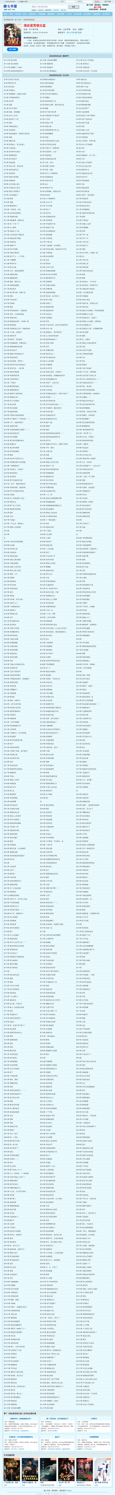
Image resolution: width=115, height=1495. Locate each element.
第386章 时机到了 (46, 541)
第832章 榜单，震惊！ (11, 1079)
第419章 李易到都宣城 (47, 581)
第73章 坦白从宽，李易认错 (13, 166)
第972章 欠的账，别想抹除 (85, 1245)
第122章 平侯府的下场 (47, 224)
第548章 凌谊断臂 (46, 736)
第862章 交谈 (8, 1115)
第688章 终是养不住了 (11, 906)
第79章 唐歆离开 (9, 173)
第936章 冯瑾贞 (81, 1202)
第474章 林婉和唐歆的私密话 (86, 646)
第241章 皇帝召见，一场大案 (14, 368)
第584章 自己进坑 (46, 780)
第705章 (79, 924)
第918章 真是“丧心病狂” (84, 1180)
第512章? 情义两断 (46, 693)
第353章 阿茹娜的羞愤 (47, 502)
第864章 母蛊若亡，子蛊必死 (86, 1115)
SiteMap (68, 1490)
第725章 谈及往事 (46, 949)
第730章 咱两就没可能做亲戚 (14, 957)
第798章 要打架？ (82, 1036)
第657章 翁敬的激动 (83, 866)
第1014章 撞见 (81, 1296)
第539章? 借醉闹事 (46, 726)
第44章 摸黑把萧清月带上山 (49, 130)
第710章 (42, 931)
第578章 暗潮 (44, 773)
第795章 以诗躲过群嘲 (84, 1032)
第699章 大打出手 (82, 917)
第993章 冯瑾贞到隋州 (84, 1271)
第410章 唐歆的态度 (47, 570)
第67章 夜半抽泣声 (10, 159)
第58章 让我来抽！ (10, 148)
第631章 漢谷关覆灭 (11, 837)
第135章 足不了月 (82, 238)
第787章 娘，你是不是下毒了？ (14, 1025)
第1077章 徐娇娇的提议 (48, 1372)
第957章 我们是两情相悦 (84, 1227)
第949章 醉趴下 (9, 1220)
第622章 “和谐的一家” (11, 827)
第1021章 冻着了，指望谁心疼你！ (16, 1307)
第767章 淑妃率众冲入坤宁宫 (50, 1000)
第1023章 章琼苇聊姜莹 (84, 1307)
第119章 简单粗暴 (46, 220)
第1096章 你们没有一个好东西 (86, 71)
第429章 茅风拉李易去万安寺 (86, 592)
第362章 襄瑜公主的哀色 (48, 513)
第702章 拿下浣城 (82, 921)
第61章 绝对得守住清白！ (13, 152)
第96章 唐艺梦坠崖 (82, 191)
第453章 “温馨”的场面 (83, 621)
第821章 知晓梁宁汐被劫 (48, 1065)
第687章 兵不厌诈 (82, 902)
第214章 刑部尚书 (10, 336)
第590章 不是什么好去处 (48, 787)
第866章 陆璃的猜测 (47, 1119)
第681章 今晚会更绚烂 (84, 895)
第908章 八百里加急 (47, 1170)
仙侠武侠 (32, 14)
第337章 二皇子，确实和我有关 (14, 484)
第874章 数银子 (9, 1130)
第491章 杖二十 (45, 668)
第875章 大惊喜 (45, 1130)
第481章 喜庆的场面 (11, 657)
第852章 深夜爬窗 (82, 1101)
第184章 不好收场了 (11, 300)
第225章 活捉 (80, 346)
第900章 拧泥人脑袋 (83, 1159)
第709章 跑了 (8, 931)
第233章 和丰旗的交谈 (47, 357)
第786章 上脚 (80, 1022)
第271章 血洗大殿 (10, 404)
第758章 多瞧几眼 (46, 989)
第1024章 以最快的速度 (12, 1310)
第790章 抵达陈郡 (10, 1029)
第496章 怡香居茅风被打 (12, 675)
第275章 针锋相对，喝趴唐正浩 (51, 408)
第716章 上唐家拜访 (47, 939)
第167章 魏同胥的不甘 (47, 278)
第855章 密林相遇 (82, 1105)
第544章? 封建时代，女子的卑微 (15, 733)
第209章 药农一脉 (46, 328)
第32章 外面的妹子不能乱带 (49, 115)
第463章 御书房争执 (11, 635)
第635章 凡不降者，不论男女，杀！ (52, 841)
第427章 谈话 (8, 592)
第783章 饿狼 (80, 1018)
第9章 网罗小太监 (82, 87)
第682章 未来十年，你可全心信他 (15, 899)
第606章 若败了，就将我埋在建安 (87, 805)
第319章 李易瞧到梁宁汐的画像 (14, 462)
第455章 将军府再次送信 (48, 624)
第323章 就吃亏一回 (47, 466)
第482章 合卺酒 (45, 657)
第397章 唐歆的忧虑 (11, 556)
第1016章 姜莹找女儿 (47, 1300)
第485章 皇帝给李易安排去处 (50, 661)
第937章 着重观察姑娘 (11, 1206)
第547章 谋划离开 (10, 736)
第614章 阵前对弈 (46, 816)
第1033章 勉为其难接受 (12, 1321)
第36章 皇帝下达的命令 (84, 119)
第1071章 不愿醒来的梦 (48, 1365)
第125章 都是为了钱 (47, 227)
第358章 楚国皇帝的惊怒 (12, 509)
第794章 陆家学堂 (46, 1032)
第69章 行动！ (81, 159)
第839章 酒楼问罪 (46, 1087)
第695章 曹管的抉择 (47, 913)
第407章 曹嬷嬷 (45, 567)
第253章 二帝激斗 (10, 383)
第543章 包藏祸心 (82, 729)
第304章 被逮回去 (10, 444)
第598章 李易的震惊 (11, 798)
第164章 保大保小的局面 (48, 274)
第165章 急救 (80, 274)
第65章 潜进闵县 (45, 155)
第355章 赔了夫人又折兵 (12, 505)
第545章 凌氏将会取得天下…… (51, 733)
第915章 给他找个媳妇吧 (84, 1177)
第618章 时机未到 (82, 819)
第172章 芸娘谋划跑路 (11, 285)
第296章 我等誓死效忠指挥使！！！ (52, 433)
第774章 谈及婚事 (82, 1007)
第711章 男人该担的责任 (84, 931)
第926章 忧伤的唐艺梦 (47, 1191)
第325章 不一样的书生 (17, 1449)
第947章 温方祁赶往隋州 (48, 1217)
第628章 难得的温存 (11, 834)
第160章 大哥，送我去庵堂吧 (14, 271)
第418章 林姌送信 (10, 581)
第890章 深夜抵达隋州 (47, 1148)
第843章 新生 (80, 1090)
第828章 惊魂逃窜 (82, 1072)
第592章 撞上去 (9, 791)
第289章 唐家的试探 (11, 426)
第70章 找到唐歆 (9, 162)
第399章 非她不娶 (82, 556)
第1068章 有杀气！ (46, 1361)
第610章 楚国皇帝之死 (11, 812)
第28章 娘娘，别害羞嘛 (12, 112)
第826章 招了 (8, 1072)
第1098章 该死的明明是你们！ (14, 71)
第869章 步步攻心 (46, 1123)
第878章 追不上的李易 (47, 1134)
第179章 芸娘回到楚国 (47, 292)
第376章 (6, 531)
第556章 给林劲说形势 (11, 747)
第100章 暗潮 (8, 198)
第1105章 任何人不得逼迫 (85, 60)
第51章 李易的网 (82, 137)
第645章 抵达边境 (82, 852)
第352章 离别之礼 (10, 502)
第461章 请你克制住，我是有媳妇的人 (53, 632)
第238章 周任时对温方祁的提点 (14, 365)
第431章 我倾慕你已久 (47, 596)
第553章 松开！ (9, 744)
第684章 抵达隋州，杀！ (84, 899)
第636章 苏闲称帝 (82, 841)
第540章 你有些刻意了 (84, 726)
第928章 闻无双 (9, 1195)
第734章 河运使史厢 (47, 960)
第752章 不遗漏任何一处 (48, 982)
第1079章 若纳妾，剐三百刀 (13, 1375)
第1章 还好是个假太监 (11, 79)
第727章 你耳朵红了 (11, 953)
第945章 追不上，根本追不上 (86, 1213)
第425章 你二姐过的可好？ (49, 588)
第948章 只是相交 (82, 1217)
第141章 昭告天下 (82, 245)
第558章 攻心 (80, 747)
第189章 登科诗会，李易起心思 (87, 303)
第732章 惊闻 (80, 957)
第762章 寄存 (80, 993)
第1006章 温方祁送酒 (11, 1289)
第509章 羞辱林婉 (46, 689)
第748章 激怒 (8, 978)
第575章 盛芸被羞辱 (47, 769)
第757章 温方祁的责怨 (11, 989)
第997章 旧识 (8, 1278)
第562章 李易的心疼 (11, 754)
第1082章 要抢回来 (10, 1379)
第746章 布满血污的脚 (47, 975)
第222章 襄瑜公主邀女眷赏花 (86, 343)
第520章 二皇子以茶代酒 (12, 704)
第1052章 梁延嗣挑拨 (47, 1343)
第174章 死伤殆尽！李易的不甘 (87, 285)
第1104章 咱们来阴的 (11, 64)
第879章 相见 (80, 1134)
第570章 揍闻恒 (81, 762)
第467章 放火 (44, 639)
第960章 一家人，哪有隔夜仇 (86, 1231)
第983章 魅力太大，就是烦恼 (50, 1260)
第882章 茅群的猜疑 (83, 1137)
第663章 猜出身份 (82, 874)
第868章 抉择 (8, 1123)
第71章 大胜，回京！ (47, 162)
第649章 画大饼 (9, 859)
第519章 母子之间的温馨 (84, 700)
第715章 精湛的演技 (11, 939)
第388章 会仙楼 (9, 545)
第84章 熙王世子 (82, 177)
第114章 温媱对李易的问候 (85, 213)
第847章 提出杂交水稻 (11, 1097)
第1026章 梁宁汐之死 (83, 1310)
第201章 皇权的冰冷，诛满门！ (87, 318)
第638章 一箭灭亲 (46, 845)
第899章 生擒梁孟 (46, 1159)
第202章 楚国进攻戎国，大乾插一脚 (16, 321)
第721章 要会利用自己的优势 (14, 946)
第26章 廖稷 (44, 108)
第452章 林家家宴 (46, 621)
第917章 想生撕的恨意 (47, 1180)
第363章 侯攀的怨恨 (83, 513)
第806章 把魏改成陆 (47, 1047)
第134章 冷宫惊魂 (46, 238)
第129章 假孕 (80, 231)
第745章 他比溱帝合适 (11, 975)
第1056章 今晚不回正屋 (84, 1347)
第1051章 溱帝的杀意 (11, 1343)
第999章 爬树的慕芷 (83, 1278)
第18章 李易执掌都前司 (84, 97)
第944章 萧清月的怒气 (47, 1213)
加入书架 (12, 49)
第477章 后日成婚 (82, 650)
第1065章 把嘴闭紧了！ (48, 1357)
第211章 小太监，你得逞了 (13, 332)
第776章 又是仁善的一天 (48, 1011)
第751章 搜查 (8, 982)
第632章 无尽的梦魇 (47, 837)
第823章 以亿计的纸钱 (11, 1069)
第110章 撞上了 (45, 209)
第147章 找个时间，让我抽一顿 (87, 253)
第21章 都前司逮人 (82, 101)
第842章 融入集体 (46, 1090)
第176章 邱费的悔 (46, 289)
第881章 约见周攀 (46, 1137)
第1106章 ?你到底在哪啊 (48, 60)
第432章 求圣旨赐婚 (83, 596)
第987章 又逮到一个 (83, 1264)
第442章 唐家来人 (10, 610)
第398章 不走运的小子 (47, 556)
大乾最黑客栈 (94, 1437)
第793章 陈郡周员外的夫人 (13, 1032)
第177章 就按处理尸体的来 (85, 289)
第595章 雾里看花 (10, 794)
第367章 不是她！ (10, 520)
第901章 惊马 (8, 1162)
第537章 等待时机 (82, 722)
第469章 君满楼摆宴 (11, 643)
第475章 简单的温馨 (11, 650)
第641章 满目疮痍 (46, 848)
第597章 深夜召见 (82, 794)
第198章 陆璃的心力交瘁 (84, 314)
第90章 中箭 (80, 184)
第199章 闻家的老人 (11, 318)
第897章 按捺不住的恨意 (84, 1155)
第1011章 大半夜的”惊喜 (84, 1292)
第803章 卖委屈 (45, 1043)
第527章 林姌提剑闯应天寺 (49, 711)
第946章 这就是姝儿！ (11, 1217)
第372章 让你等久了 (83, 523)
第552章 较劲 (80, 740)
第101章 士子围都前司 (47, 198)
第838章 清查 (8, 1087)
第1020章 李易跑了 (82, 1303)
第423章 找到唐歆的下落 (84, 585)
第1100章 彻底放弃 (46, 67)
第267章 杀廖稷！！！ (84, 397)
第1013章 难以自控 (46, 1296)
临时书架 (56, 10)
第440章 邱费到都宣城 (47, 606)
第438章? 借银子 (81, 603)
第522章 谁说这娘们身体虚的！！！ (88, 704)
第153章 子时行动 (82, 260)
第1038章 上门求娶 (82, 1325)
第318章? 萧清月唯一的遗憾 (85, 458)
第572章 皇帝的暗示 (47, 765)
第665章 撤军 (44, 877)
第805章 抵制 (8, 1047)
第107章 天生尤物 (46, 206)
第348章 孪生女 (81, 495)
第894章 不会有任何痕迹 (84, 1152)
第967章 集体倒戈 (10, 1242)
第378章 (79, 531)
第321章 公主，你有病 (84, 462)
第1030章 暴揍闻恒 (10, 1318)
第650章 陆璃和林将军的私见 (50, 859)
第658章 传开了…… (11, 870)
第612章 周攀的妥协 (83, 812)
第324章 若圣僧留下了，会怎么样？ (88, 466)
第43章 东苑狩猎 (9, 130)
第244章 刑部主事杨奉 (11, 372)
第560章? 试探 (45, 751)
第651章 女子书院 (82, 859)
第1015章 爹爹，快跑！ (12, 1300)
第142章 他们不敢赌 (11, 249)
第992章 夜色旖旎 (46, 1271)
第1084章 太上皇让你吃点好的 (86, 1379)
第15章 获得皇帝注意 (83, 94)
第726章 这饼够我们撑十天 (85, 949)
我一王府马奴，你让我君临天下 (57, 1419)
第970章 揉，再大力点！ (12, 1245)
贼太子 (57, 1437)
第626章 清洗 (44, 830)
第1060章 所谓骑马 (10, 1354)
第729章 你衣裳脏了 (83, 953)
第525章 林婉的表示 (83, 708)
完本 (25, 14)
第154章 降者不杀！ (11, 263)
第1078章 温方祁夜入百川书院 (86, 1372)
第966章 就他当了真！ (84, 1238)
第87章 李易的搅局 (82, 180)
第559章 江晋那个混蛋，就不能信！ (16, 751)
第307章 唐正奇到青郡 (11, 448)
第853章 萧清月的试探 (11, 1105)
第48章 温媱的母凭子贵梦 (85, 133)
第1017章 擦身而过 (82, 1300)
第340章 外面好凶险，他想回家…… (16, 487)
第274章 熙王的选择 (11, 408)
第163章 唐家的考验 (11, 274)
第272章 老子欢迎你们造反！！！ (51, 404)
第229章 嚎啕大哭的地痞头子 (14, 354)
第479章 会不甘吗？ (47, 653)
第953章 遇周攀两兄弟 (47, 1224)
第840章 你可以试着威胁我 (85, 1087)
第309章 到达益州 (82, 448)
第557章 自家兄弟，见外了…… (51, 747)
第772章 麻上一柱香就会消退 (14, 1007)
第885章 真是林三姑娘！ (84, 1141)
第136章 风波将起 (10, 242)
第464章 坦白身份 (46, 635)
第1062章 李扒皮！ (82, 1354)
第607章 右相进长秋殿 (11, 809)
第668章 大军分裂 (46, 881)
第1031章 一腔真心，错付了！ (50, 1318)
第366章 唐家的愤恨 (83, 516)
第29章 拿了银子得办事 (48, 112)
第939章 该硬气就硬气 (84, 1206)
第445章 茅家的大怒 (11, 614)
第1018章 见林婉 (9, 1303)
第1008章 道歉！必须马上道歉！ (87, 1289)
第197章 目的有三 (46, 314)
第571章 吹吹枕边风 (11, 765)
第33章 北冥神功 (53, 1431)
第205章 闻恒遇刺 (10, 325)
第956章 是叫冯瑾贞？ (47, 1227)
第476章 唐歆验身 (46, 650)
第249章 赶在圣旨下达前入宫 (86, 375)
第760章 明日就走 (10, 993)
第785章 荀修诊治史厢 (47, 1022)
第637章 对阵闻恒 (10, 845)
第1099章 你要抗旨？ (83, 67)
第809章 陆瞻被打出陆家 (48, 1050)
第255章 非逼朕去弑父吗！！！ (87, 383)
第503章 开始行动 (46, 682)
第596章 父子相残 (46, 794)
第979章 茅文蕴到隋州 (11, 1256)
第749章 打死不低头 (47, 978)
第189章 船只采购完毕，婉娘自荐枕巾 (59, 1449)
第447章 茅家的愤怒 (83, 614)
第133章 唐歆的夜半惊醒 (12, 238)
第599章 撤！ (44, 798)
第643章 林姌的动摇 (11, 852)
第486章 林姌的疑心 (83, 661)
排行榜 (18, 14)
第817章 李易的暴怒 (11, 1061)
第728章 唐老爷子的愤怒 (48, 953)
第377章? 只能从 (45, 531)
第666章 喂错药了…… (84, 877)
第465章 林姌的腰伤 (83, 635)
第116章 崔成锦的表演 (47, 217)
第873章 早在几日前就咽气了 (86, 1126)
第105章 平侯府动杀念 (84, 202)
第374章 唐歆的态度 (47, 527)
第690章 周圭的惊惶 (83, 906)
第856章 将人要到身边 (11, 1108)
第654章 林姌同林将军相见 (85, 863)
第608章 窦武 (44, 809)
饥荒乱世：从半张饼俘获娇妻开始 (21, 1437)
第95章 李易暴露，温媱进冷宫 (50, 191)
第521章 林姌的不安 (47, 704)
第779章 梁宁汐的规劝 (47, 1014)
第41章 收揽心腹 (45, 126)
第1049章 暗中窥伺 (46, 1339)
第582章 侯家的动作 (83, 776)
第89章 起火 (44, 184)
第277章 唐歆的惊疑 (11, 411)
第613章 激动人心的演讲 (12, 816)
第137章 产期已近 (46, 242)
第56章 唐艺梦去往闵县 (48, 144)
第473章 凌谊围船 (46, 646)
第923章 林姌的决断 (47, 1188)
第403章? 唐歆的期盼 (11, 563)
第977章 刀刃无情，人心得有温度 (51, 1253)
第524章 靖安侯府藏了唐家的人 (51, 708)
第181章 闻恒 (8, 296)
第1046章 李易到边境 (47, 1336)
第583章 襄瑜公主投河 (11, 780)
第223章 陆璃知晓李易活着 (13, 346)
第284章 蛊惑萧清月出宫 (48, 419)
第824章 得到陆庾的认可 (48, 1069)
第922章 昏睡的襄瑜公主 (12, 1188)
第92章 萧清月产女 (46, 188)
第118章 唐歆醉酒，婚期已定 (14, 220)
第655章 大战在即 (10, 866)
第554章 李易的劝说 (47, 744)
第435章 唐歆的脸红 (83, 599)
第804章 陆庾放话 (82, 1043)
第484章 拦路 (8, 661)
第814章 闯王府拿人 (11, 1058)
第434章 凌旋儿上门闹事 (48, 599)
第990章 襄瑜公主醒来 (84, 1267)
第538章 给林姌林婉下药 (12, 726)
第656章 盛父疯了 (46, 866)
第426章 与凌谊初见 (83, 588)
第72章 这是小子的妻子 (84, 162)
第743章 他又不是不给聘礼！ (50, 971)
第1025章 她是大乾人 (47, 1310)
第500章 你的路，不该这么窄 (50, 679)
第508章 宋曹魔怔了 (11, 689)
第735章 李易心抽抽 (83, 960)
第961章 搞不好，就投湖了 (13, 1235)
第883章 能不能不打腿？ (12, 1141)
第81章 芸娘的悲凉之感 (84, 173)
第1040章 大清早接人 (47, 1328)
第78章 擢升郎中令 (82, 170)
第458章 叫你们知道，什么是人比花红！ (54, 628)
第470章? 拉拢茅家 (46, 643)
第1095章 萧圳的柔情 (47, 1393)
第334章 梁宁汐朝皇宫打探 (13, 480)
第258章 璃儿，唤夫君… (84, 386)
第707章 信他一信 (46, 928)
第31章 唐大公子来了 (11, 115)
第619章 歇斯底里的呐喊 (12, 823)
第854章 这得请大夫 (47, 1105)
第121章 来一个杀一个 (11, 224)
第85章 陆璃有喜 (9, 180)
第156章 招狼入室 (82, 263)
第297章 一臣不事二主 (84, 433)
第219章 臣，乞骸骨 (83, 339)
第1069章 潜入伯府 (82, 1361)
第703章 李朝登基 (10, 924)
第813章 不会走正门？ (84, 1054)
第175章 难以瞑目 (10, 289)
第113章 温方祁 (45, 213)
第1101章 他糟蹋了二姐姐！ (13, 67)
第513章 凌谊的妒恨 (83, 693)
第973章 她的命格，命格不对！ (14, 1249)
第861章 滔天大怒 (82, 1112)
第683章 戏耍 (44, 899)
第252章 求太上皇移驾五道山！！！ (88, 379)
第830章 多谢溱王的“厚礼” (49, 1076)
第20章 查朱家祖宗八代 (48, 101)
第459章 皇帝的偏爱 (83, 628)
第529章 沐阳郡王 (10, 715)
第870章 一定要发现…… (84, 1123)
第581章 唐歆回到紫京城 (48, 776)
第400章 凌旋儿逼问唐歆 (12, 559)
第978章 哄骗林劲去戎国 (84, 1253)
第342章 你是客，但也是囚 (85, 487)
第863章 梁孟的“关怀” (47, 1115)
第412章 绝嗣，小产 (11, 574)
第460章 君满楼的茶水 (11, 632)
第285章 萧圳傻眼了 (83, 419)
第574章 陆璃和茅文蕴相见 (13, 769)
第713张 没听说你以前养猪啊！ (51, 935)
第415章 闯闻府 (9, 578)
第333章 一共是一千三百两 (85, 476)
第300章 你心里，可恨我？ (85, 437)
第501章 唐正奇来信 (83, 679)
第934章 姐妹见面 (10, 1202)
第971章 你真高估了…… (48, 1245)
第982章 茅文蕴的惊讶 (11, 1260)
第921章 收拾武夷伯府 (84, 1184)
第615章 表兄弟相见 (83, 816)
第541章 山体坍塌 (10, 729)
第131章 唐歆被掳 (46, 235)
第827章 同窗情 (45, 1072)
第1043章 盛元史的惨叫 (48, 1332)
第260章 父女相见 (46, 390)
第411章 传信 (80, 570)
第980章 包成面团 (46, 1256)
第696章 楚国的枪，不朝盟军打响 (87, 913)
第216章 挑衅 (80, 336)
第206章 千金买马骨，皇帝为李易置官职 (54, 325)
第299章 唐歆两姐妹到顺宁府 (50, 437)
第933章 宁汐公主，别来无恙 (86, 1199)
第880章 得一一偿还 (11, 1137)
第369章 (79, 520)
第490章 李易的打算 (11, 668)
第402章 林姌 (80, 559)
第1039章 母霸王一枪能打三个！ (15, 1328)
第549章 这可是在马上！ (84, 736)
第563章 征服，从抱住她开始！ (20, 1431)
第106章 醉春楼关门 (11, 206)
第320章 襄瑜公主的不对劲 (49, 462)
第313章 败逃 (8, 455)
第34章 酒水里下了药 (11, 119)
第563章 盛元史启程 (47, 754)
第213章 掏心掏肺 (82, 332)
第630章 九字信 (81, 834)
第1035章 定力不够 (82, 1321)
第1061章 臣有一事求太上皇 (49, 1354)
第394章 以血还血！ (11, 552)
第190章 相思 (8, 307)
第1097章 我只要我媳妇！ (49, 71)
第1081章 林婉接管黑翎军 (85, 1375)
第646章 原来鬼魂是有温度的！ (14, 856)
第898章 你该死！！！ (11, 1159)
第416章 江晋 (44, 578)
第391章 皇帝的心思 (11, 549)
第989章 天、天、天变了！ (49, 1267)
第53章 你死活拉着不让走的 (49, 141)
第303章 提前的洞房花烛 (84, 440)
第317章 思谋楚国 (46, 458)
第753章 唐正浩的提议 (84, 982)
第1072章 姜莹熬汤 (82, 1365)
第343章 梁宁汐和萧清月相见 (14, 491)
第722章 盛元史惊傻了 (47, 946)
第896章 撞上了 (45, 1155)
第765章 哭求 (80, 996)
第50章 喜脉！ (45, 137)
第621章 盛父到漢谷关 (84, 823)
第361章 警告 (8, 513)
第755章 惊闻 (44, 986)
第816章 (79, 1058)
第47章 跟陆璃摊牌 (46, 133)
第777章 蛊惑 (80, 1011)
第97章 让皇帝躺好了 (11, 195)
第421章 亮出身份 (10, 585)
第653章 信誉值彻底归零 (48, 863)
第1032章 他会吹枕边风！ (85, 1318)
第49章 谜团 (8, 137)
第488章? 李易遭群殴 (47, 664)
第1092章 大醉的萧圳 (47, 1390)
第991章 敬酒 (8, 1271)
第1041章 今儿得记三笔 (84, 1328)
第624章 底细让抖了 (83, 827)
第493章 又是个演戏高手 (12, 671)
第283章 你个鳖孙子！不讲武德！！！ (17, 419)
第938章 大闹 (44, 1206)
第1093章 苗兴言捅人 (83, 1390)
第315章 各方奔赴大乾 (84, 455)
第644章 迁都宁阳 (46, 852)
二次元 (69, 14)
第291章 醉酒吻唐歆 (83, 426)
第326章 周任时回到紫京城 (49, 469)
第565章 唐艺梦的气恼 (11, 758)
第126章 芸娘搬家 (82, 227)
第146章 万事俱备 (46, 253)
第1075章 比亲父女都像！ (85, 1368)
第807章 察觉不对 (82, 1047)
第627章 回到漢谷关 (83, 830)
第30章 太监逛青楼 (82, 112)
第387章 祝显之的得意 (84, 541)
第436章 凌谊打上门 (11, 603)
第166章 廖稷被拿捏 (11, 278)
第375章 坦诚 (80, 527)
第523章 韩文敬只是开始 (12, 708)
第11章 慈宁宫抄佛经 (47, 90)
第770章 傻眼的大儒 (47, 1004)
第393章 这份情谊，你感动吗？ (87, 549)
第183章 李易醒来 (82, 296)
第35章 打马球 (45, 119)
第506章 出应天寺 (46, 686)
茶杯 (42, 1482)
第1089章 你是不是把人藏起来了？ (52, 1386)
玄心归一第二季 (64, 1482)
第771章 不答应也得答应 (84, 1004)
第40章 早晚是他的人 (11, 126)
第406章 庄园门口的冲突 (12, 567)
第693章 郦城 (80, 910)
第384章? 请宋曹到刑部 (84, 538)
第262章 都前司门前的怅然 (13, 393)
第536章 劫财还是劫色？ (48, 722)
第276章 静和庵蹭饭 (83, 408)
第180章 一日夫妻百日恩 (84, 292)
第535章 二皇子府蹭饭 (11, 722)
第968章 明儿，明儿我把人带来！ (51, 1242)
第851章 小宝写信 (46, 1101)
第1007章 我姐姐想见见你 (49, 1289)
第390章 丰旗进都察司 (84, 545)
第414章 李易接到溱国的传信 (86, 574)
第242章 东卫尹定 (46, 368)
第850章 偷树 (8, 1101)
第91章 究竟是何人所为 (12, 188)
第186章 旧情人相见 (83, 300)
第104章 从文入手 (46, 202)
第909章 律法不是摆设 (84, 1170)
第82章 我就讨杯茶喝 (11, 177)
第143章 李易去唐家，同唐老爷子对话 (53, 249)
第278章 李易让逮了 (47, 411)
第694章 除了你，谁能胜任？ (14, 913)
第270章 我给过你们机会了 (85, 401)
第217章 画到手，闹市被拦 (13, 339)
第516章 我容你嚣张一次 (84, 697)
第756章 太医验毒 (82, 986)
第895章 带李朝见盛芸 (11, 1155)
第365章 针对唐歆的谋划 (48, 516)
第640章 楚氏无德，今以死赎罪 (14, 848)
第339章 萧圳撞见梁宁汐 (84, 484)
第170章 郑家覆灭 (46, 282)
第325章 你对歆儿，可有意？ (14, 469)
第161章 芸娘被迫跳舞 (47, 271)
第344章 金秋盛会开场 (47, 491)
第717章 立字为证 (82, 939)
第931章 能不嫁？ (10, 1199)
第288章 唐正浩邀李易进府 (85, 422)
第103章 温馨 (8, 202)
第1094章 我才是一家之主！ (13, 1393)
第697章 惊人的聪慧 (11, 917)
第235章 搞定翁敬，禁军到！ (14, 361)
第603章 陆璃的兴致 (83, 801)
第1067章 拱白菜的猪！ (12, 1361)
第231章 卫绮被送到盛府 (84, 354)
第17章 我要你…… (46, 97)
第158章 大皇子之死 (47, 267)
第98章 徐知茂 (45, 195)
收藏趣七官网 (23, 1)
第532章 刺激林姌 (10, 718)
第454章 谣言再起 (10, 624)
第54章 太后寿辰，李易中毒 (85, 141)
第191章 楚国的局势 (47, 307)
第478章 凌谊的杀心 (11, 653)
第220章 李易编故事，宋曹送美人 (15, 343)
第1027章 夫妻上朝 (10, 1314)
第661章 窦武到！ (10, 874)
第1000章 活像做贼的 (11, 1282)
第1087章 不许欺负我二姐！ (85, 1383)
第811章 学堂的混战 (11, 1054)
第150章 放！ (80, 256)
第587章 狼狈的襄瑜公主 (48, 783)
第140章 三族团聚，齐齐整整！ (51, 245)
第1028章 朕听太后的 (47, 1314)
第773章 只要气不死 (47, 1007)
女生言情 (87, 14)
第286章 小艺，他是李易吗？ (14, 422)
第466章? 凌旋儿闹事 (11, 639)
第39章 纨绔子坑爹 (82, 123)
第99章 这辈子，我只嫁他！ (85, 195)
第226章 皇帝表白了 (11, 350)
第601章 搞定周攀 (10, 801)
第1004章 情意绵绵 (46, 1285)
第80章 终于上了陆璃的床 (49, 173)
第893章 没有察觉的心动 (48, 1152)
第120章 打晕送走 (82, 220)
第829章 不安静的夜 (11, 1076)
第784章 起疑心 (9, 1022)
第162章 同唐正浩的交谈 (84, 271)
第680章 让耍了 (45, 895)
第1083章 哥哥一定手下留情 (49, 1379)
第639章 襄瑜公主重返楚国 (85, 845)
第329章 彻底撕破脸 (47, 473)
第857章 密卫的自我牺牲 (48, 1108)
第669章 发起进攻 (82, 881)
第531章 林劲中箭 (82, 715)
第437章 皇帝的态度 (47, 603)
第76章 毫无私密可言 (11, 170)
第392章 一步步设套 (47, 549)
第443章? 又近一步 (46, 610)
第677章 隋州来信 (46, 892)
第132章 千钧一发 (82, 235)
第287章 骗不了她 (46, 422)
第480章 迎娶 (80, 653)
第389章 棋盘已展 (46, 545)
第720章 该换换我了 (83, 942)
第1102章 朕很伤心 (82, 64)
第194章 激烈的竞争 (47, 310)
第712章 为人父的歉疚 (11, 935)
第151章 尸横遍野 (10, 260)
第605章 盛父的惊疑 (47, 805)
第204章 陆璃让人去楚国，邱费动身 (88, 321)
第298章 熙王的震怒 (11, 437)
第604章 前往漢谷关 (11, 805)
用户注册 (108, 1)
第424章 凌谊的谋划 (11, 588)
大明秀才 (94, 1419)
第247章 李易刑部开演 (11, 375)
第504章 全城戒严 (82, 682)
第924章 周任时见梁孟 (84, 1188)
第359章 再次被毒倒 (47, 509)
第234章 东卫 (80, 357)
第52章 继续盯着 (9, 141)
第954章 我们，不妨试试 (84, 1224)
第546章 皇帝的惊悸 (83, 733)
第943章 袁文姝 (9, 1213)
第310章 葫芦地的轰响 (11, 451)
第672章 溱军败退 (82, 884)
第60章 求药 (80, 148)
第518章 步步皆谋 (46, 700)
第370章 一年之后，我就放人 (14, 523)
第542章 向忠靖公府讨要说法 (50, 729)
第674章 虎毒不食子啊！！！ (50, 888)
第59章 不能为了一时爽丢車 (49, 148)
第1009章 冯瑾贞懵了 (11, 1292)
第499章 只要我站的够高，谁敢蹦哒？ (17, 679)
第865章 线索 (8, 1119)
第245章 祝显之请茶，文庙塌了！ (51, 372)
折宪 (85, 1431)
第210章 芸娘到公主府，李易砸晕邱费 (89, 328)
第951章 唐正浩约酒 (83, 1220)
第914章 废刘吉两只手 (47, 1177)
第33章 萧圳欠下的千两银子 (85, 115)
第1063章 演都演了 (10, 1357)
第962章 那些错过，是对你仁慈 (51, 1235)
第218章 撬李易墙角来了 (48, 339)
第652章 (6, 863)
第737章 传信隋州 (46, 964)
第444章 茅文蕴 (81, 610)
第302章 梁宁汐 (45, 440)
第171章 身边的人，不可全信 (86, 282)
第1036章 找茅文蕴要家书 (13, 1325)
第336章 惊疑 (80, 480)
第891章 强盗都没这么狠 (84, 1148)
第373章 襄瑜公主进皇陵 (12, 527)
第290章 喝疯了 (45, 426)
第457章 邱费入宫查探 (11, 628)
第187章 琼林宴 (9, 303)
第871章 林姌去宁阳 (11, 1126)
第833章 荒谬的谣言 (47, 1079)
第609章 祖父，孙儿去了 (84, 809)
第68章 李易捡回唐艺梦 (48, 159)
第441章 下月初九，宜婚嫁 (85, 606)
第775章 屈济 (8, 1011)
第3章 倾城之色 (81, 79)
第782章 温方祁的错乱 (47, 1018)
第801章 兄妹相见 (82, 1040)
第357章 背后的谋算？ (84, 505)
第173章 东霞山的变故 (47, 285)
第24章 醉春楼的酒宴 (83, 105)
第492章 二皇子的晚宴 (84, 668)
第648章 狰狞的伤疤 (83, 856)
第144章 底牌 (80, 249)
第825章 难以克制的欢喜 (84, 1069)
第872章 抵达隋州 (46, 1126)
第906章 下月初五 (82, 1166)
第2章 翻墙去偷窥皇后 (47, 79)
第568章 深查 (8, 762)
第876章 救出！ (81, 1130)
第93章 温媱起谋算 (82, 188)
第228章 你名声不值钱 (84, 350)
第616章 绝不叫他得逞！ (12, 819)
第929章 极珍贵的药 (47, 1195)
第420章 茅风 (80, 581)
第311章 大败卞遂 (46, 451)
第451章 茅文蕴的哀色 (11, 621)
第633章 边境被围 (82, 837)
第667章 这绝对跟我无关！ (13, 881)
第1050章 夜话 (81, 1339)
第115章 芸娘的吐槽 (11, 217)
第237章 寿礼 (80, 361)
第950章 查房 (44, 1220)
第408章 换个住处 (82, 567)
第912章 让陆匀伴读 (83, 1173)
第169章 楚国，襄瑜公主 (12, 282)
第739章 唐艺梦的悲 (11, 967)
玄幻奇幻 (106, 14)
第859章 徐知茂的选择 (11, 1112)
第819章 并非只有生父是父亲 (86, 1061)
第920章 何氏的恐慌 (47, 1184)
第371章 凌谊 (44, 523)
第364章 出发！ (9, 516)
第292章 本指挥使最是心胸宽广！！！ (17, 430)
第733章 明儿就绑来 (11, 960)
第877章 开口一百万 (11, 1134)
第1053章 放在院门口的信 (85, 1343)
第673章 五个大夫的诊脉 (12, 888)
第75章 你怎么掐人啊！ (84, 166)
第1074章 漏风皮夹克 (47, 1368)
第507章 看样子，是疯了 (84, 686)
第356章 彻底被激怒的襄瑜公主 (51, 505)
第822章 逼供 (80, 1065)
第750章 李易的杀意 (83, 978)
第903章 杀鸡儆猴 (82, 1162)
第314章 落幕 (44, 455)
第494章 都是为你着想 (47, 671)
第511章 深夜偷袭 (10, 693)
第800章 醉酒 (44, 1040)
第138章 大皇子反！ (83, 242)
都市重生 (51, 14)
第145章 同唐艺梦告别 (11, 253)
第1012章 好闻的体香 (11, 1296)
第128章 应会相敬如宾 (47, 231)
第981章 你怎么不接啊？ (84, 1256)
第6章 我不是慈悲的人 (84, 83)
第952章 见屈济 (9, 1224)
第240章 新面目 (81, 365)
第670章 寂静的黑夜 (11, 884)
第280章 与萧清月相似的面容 (14, 415)
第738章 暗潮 (80, 964)
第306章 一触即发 (82, 444)
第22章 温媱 (8, 105)
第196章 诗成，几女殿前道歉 (14, 314)
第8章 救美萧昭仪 (46, 87)
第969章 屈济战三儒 (83, 1242)
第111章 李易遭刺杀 (83, 209)
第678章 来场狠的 (82, 892)
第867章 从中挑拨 (82, 1119)
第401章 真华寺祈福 (47, 559)
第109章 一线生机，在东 (12, 209)
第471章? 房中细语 (82, 643)
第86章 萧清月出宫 (46, 180)
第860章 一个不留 (46, 1112)
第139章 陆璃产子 (10, 245)
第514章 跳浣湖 (9, 697)
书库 (11, 14)
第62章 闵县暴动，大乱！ (49, 152)
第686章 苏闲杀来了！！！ (49, 902)
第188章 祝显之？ (46, 303)
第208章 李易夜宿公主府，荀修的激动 (17, 328)
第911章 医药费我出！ (47, 1173)
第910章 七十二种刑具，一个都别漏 (16, 1173)
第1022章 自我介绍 (46, 1307)
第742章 (6, 971)
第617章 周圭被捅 (46, 819)
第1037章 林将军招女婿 (48, 1325)
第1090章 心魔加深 (82, 1386)
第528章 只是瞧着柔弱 (84, 711)
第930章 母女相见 (82, 1195)
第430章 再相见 (9, 596)
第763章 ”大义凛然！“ (11, 996)
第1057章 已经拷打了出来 (13, 1350)
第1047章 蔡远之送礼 (83, 1336)
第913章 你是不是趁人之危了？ (14, 1177)
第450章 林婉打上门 (83, 617)
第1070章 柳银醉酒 (10, 1365)
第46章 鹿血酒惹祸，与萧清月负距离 (16, 133)
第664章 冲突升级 (10, 877)
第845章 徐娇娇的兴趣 (47, 1094)
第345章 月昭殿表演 (83, 491)
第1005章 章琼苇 (82, 1285)
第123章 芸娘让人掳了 (84, 224)
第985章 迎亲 (8, 1264)
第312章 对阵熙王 (82, 451)
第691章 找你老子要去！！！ (14, 910)
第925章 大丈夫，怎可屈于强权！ (15, 1191)
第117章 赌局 (80, 217)
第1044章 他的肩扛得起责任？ (86, 1332)
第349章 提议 (88, 1449)
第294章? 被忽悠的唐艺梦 (85, 430)
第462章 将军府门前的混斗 (85, 632)
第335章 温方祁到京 (47, 480)
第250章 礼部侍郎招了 (11, 379)
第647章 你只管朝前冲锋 (48, 856)
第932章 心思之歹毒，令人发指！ (51, 1199)
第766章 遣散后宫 (10, 1000)
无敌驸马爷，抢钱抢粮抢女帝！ (21, 1419)
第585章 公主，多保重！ (84, 780)
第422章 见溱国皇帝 (47, 585)
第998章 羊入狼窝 (46, 1278)
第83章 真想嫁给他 (46, 177)
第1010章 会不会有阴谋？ (49, 1292)
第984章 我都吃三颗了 (84, 1260)
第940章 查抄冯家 (10, 1209)
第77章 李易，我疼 (46, 170)
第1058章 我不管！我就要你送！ (51, 1350)
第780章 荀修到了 (82, 1014)
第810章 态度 (80, 1050)
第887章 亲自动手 (46, 1144)
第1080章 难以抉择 (46, 1375)
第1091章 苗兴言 (9, 1390)
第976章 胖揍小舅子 (11, 1253)
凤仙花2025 (81, 1482)
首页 (5, 14)
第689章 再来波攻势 (47, 906)
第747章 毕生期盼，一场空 (85, 975)
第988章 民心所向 (10, 1267)
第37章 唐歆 (8, 123)
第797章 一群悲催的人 (47, 1036)
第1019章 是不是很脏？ (48, 1303)
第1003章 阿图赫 (9, 1285)
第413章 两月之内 (46, 574)
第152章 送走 (44, 260)
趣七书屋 (14, 7)
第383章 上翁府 (45, 538)
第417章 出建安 (81, 578)
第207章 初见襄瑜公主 (84, 325)
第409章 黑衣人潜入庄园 (12, 570)
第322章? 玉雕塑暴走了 (12, 466)
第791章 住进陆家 (46, 1029)
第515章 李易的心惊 (47, 697)
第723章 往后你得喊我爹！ (85, 946)
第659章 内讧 (44, 870)
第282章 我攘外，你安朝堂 (85, 415)
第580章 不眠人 (9, 776)
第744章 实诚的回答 (83, 971)
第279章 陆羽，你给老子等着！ (87, 411)
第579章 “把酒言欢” (83, 773)
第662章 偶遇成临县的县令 (49, 874)
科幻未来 (77, 14)
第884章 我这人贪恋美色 (48, 1141)
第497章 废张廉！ (46, 675)
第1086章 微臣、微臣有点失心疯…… (53, 1383)
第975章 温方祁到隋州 (84, 1249)
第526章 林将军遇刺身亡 (12, 711)
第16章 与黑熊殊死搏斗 (12, 97)
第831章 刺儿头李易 (83, 1076)
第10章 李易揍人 (9, 90)
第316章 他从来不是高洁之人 (14, 458)
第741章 (79, 967)
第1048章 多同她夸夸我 (12, 1339)
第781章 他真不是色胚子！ (13, 1018)
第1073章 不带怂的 (10, 1368)
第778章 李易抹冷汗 (11, 1014)
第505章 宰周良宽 (10, 686)
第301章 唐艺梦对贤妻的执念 (14, 440)
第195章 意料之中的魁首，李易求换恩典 (90, 310)
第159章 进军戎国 (82, 267)
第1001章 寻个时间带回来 (49, 1282)
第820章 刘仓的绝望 (11, 1065)
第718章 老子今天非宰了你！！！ (15, 942)
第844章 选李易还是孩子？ (13, 1094)
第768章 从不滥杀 (82, 1000)
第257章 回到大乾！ (47, 386)
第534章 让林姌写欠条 (84, 718)
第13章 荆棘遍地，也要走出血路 (15, 94)
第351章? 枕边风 (81, 498)
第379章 (6, 534)
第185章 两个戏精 (46, 300)
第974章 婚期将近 (46, 1249)
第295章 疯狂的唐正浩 (11, 433)
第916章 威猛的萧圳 (11, 1180)
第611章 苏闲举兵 (46, 812)
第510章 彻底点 (81, 689)
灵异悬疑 (41, 14)
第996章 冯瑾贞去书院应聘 (85, 1274)
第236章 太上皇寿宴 (47, 361)
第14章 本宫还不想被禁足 (49, 94)
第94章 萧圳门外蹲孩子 (12, 191)
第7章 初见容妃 (9, 87)
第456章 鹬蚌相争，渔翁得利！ (87, 624)
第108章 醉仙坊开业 (83, 206)
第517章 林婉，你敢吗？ (12, 700)
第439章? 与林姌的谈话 (12, 606)
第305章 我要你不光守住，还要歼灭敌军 (54, 444)
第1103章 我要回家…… (48, 64)
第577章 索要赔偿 (10, 773)
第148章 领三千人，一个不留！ (14, 256)
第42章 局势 (80, 126)
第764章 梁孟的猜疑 (47, 996)
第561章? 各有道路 (82, 751)
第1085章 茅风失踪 (10, 1383)
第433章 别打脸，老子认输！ (14, 599)
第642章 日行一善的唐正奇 (85, 848)
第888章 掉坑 (80, 1144)
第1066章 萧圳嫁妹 (82, 1357)
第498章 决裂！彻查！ (84, 675)
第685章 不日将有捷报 (11, 902)
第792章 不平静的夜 (83, 1029)
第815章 (42, 1058)
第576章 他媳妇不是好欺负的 (86, 769)
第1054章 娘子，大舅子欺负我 (14, 1347)
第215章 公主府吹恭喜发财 (49, 336)
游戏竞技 (96, 14)
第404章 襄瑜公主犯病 (47, 563)
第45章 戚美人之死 (82, 130)
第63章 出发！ (81, 152)
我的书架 (63, 10)
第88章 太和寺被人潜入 (12, 184)
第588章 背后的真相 (83, 783)
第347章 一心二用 (46, 495)
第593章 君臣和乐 (46, 791)
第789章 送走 (80, 1025)
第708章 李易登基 (82, 928)
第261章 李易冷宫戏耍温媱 (85, 390)
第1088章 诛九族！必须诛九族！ (15, 1386)
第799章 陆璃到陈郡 (11, 1040)
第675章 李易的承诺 (83, 888)
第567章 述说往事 (82, 758)
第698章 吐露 (44, 917)
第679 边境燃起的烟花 (11, 895)
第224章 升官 (44, 346)
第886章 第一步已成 (11, 1144)
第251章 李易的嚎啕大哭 (48, 379)
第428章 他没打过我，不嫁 (49, 592)
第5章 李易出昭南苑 (47, 83)
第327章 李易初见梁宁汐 (84, 469)
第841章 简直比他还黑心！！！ (14, 1090)
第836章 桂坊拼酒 (46, 1083)
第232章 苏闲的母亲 (11, 357)
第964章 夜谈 (8, 1238)
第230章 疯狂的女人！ (47, 354)
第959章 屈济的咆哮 (47, 1231)
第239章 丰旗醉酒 (46, 365)
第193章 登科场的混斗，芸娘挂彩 (15, 310)
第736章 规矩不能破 (11, 964)
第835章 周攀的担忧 (11, 1083)
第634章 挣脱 (8, 841)
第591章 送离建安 (82, 787)
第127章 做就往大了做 (11, 231)
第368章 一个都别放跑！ (48, 520)
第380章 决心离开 (46, 534)
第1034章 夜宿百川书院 (48, 1321)
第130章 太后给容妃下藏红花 (14, 235)
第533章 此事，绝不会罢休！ (50, 718)
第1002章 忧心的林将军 (84, 1282)
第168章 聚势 (80, 278)
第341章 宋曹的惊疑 (47, 487)
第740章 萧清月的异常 (47, 967)
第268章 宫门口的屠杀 (11, 401)
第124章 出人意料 (10, 227)
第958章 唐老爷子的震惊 (12, 1231)
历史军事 (60, 14)
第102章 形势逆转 (82, 198)
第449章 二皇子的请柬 (47, 617)
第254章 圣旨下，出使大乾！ (50, 383)
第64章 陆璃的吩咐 (10, 155)
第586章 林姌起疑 (10, 783)
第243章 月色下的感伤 (84, 368)
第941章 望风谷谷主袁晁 (48, 1209)
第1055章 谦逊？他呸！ (48, 1347)
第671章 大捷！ (45, 884)
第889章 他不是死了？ (11, 1148)
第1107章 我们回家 (74, 33)
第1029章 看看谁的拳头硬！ (85, 1314)
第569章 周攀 (44, 762)
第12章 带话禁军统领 (83, 90)
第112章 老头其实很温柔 (12, 213)
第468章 (79, 639)
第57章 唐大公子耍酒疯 (84, 144)
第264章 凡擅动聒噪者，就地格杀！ (88, 393)
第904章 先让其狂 (10, 1166)
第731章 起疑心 (45, 957)
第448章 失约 (8, 617)
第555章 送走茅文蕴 (83, 744)
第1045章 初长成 (9, 1336)
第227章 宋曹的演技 (47, 350)
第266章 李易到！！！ (47, 397)
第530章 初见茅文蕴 (47, 715)
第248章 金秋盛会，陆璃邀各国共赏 (52, 375)
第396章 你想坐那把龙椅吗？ (86, 552)
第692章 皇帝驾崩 (46, 910)
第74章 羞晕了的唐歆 (47, 166)
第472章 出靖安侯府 (11, 646)
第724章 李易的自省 (11, 949)
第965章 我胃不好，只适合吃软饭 (51, 1238)
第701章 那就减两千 (47, 921)
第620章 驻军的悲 (46, 823)
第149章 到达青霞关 (47, 256)
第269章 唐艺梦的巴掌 (47, 401)
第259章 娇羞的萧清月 (11, 390)
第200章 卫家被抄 (46, 318)
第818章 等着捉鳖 (46, 1061)
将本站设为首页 (10, 1)
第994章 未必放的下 (11, 1274)
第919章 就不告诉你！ (11, 1184)
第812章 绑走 (44, 1054)
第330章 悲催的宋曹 (83, 473)
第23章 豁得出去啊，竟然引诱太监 (52, 105)
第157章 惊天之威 (10, 267)
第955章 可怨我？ (10, 1227)
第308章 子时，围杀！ (47, 448)
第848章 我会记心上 (47, 1097)
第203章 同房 (44, 321)
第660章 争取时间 (82, 870)
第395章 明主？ (45, 552)
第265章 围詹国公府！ (11, 397)
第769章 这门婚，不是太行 (13, 1004)
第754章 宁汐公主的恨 (11, 986)
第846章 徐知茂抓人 (83, 1094)
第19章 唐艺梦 (9, 101)
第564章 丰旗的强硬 (83, 754)
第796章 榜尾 (8, 1036)
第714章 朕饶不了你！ (84, 935)
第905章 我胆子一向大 (47, 1166)
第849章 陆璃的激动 (83, 1097)
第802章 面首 (8, 1043)
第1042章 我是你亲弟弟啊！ (13, 1332)
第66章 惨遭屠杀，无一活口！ (86, 155)
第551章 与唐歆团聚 (47, 740)
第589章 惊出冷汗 (10, 787)
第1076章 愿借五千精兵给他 (13, 1372)
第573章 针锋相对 (82, 765)
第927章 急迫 (80, 1191)
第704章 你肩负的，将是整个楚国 (51, 924)
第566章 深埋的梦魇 (47, 758)
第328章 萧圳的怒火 (11, 473)
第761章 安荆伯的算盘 (47, 993)
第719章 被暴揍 (45, 942)
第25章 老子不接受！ (11, 108)
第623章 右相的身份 (47, 827)
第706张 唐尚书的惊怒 (11, 928)
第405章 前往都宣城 (83, 563)
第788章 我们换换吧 (47, 1025)
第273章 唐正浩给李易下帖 (85, 404)
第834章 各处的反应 (83, 1079)
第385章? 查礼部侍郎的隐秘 (13, 541)
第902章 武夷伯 (45, 1162)
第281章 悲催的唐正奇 (47, 415)
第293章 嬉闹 (44, 430)
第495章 (79, 671)
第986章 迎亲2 (45, 1264)
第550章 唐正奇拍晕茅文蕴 (13, 740)
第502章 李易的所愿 (11, 682)
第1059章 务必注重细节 (84, 1350)
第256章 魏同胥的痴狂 (11, 386)
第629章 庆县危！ (46, 834)
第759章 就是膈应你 (83, 989)
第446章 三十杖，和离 (47, 614)
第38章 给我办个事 (46, 123)
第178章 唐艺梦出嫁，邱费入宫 (14, 292)
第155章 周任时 (45, 263)
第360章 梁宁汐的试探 (84, 509)
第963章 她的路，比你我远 (85, 1235)
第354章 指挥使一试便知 (84, 502)
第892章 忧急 (8, 1152)
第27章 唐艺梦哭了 (82, 108)
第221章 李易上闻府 (47, 343)
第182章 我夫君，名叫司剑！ (50, 296)
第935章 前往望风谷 (47, 1202)
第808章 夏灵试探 (10, 1050)
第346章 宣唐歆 (9, 495)
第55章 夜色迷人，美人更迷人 (14, 144)
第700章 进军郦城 (10, 921)
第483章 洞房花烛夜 (83, 657)
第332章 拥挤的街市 (47, 476)
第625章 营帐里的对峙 (11, 830)
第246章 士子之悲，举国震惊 (86, 372)
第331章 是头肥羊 (10, 476)
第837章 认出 (80, 1083)
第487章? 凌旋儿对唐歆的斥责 (14, 664)
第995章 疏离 (44, 1274)
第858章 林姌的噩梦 (83, 1108)
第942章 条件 (80, 1209)
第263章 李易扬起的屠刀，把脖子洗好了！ (55, 393)
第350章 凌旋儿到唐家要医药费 (51, 498)
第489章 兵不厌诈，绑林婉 (85, 664)
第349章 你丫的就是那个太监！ (14, 498)
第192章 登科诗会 (82, 307)
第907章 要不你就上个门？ (13, 1170)
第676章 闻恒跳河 (10, 892)
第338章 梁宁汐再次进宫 (48, 484)
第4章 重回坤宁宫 (10, 83)
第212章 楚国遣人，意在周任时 (51, 332)
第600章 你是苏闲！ (83, 798)
